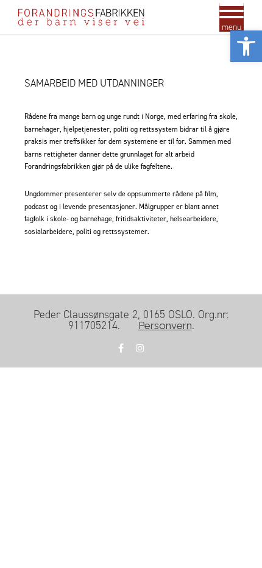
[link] (246, 46)
